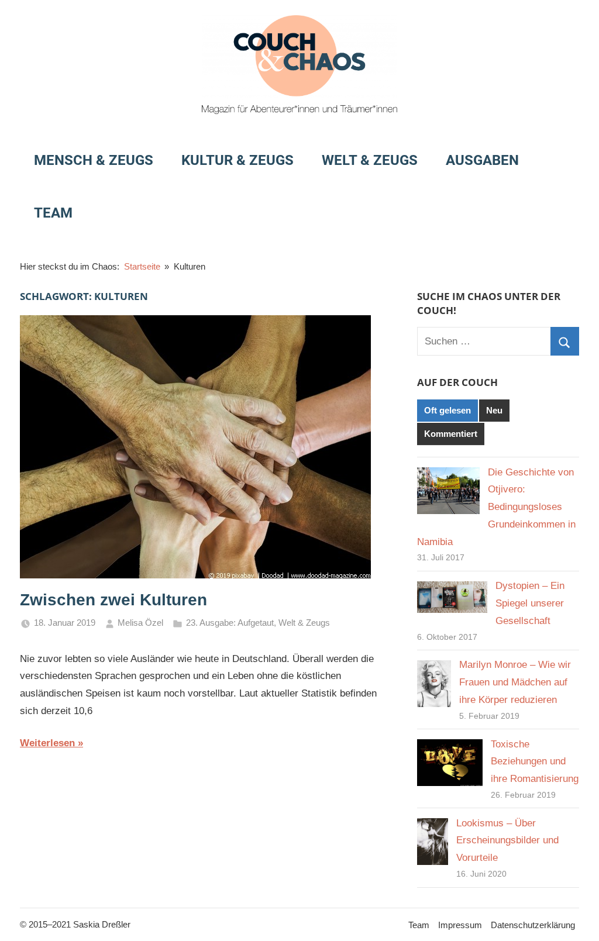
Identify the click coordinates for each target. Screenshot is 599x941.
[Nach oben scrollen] (576, 918)
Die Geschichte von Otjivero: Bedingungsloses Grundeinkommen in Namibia (496, 507)
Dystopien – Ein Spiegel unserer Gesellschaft (529, 603)
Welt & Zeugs (370, 160)
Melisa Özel (140, 623)
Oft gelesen (447, 410)
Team (53, 213)
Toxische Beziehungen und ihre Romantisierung (535, 762)
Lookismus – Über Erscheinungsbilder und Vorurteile (507, 841)
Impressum (460, 925)
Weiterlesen (47, 743)
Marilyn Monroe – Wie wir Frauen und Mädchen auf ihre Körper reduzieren (515, 682)
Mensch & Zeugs (93, 160)
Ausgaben (482, 160)
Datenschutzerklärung (533, 925)
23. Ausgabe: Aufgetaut (230, 623)
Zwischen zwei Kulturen (113, 600)
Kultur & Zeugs (237, 160)
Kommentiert (450, 434)
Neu (494, 410)
